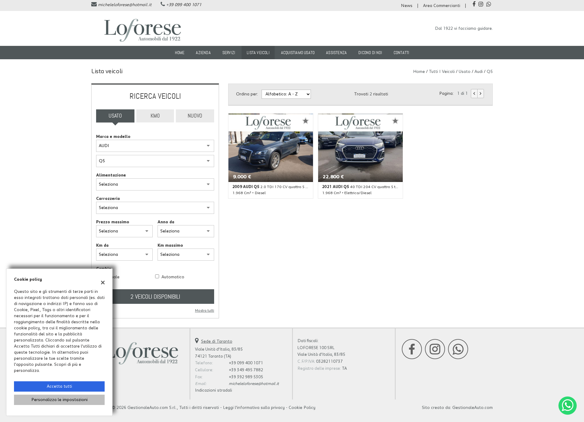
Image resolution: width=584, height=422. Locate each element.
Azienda (203, 52)
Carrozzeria (108, 199)
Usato (115, 115)
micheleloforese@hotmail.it (124, 5)
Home (180, 52)
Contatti (401, 52)
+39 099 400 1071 (183, 5)
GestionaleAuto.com (472, 408)
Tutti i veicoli (442, 72)
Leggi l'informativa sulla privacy (254, 408)
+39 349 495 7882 (246, 370)
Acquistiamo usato (298, 52)
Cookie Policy (302, 408)
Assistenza (336, 52)
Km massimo (170, 245)
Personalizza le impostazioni (59, 400)
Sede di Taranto (216, 341)
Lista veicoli (258, 52)
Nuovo (195, 115)
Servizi (228, 52)
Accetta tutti (59, 386)
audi (478, 72)
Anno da (166, 222)
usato (465, 72)
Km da (102, 245)
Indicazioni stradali (213, 390)
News (406, 6)
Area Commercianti (441, 6)
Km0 (155, 115)
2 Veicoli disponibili (155, 296)
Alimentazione (111, 175)
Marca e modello (113, 137)
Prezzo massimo (112, 222)
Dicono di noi (370, 52)
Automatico (173, 277)
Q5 (490, 72)
